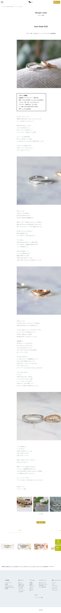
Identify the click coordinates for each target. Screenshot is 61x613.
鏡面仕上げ (28, 104)
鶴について (20, 582)
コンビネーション (55, 590)
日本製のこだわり (21, 584)
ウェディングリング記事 (39, 597)
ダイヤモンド (54, 582)
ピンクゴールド (54, 587)
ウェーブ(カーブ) (34, 102)
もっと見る (41, 513)
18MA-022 (35, 97)
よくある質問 (20, 591)
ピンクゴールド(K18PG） (37, 100)
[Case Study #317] (24, 504)
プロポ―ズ (31, 587)
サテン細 (34, 104)
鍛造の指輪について (42, 585)
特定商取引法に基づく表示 (9, 587)
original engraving (24, 546)
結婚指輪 (31, 584)
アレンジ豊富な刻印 (42, 587)
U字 (28, 102)
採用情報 (6, 588)
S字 (25, 102)
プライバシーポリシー (8, 585)
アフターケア (20, 588)
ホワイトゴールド (55, 588)
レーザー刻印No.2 (26, 109)
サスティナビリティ (21, 590)
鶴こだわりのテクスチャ (43, 584)
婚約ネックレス (32, 585)
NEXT (16, 530)
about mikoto (7, 546)
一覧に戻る (40, 522)
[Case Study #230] (41, 504)
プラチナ (53, 584)
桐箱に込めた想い (21, 585)
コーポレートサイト (8, 582)
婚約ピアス (31, 590)
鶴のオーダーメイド (42, 582)
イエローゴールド (55, 585)
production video (41, 546)
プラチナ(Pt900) (26, 100)
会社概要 (6, 584)
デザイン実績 (20, 587)
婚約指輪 (31, 582)
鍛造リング (31, 588)
